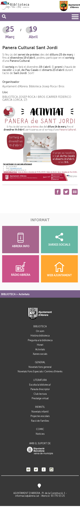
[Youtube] (28, 469)
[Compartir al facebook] (58, 191)
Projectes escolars (40, 416)
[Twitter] (36, 469)
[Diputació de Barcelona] (40, 450)
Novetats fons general (40, 367)
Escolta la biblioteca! (40, 384)
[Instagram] (51, 469)
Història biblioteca (40, 335)
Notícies (40, 434)
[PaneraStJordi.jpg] (40, 143)
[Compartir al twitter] (66, 191)
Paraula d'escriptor (40, 389)
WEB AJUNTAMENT (59, 275)
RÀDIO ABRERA (20, 274)
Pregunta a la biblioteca (40, 340)
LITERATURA (40, 380)
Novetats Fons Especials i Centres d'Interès (40, 371)
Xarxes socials (40, 354)
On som (40, 331)
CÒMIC (40, 429)
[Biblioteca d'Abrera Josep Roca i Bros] (14, 5)
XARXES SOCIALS (59, 244)
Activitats (24, 294)
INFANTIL (40, 407)
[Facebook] (44, 469)
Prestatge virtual (40, 398)
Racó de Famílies (40, 420)
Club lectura (40, 394)
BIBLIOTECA (8, 294)
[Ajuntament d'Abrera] (70, 6)
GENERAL (40, 362)
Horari (40, 344)
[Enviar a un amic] (75, 191)
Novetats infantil (40, 411)
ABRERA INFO (20, 246)
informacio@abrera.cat (27, 496)
